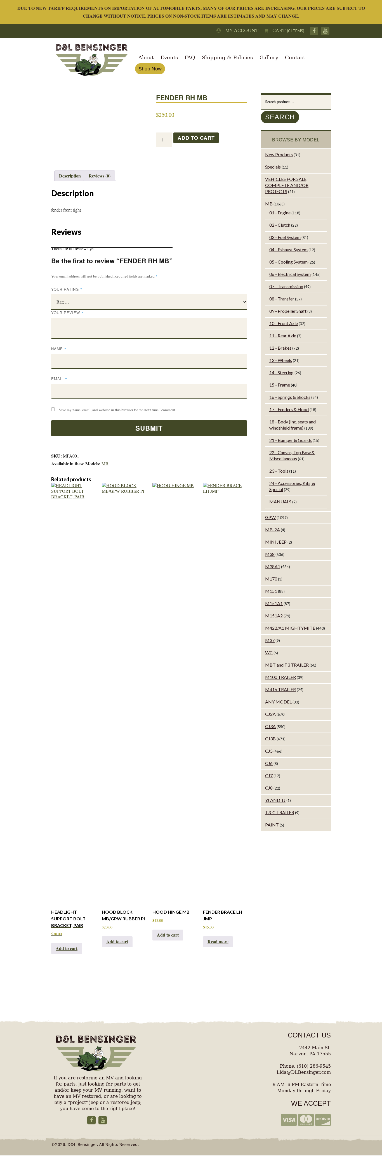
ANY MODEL (278, 701)
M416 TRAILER (280, 689)
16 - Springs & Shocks (289, 397)
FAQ (190, 57)
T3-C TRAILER (279, 812)
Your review (67, 312)
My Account (239, 30)
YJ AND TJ (275, 800)
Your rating (66, 289)
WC (269, 652)
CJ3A (270, 726)
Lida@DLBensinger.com (304, 1072)
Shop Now (150, 69)
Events (169, 57)
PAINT (272, 824)
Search (280, 117)
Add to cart (196, 137)
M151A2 (274, 615)
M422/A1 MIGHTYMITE (290, 628)
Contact (295, 57)
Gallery (269, 57)
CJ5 (269, 751)
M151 (271, 591)
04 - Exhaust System (288, 249)
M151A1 (274, 603)
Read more (217, 941)
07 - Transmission (286, 286)
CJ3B (270, 738)
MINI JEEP (276, 541)
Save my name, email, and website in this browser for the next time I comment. (117, 409)
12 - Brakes (280, 347)
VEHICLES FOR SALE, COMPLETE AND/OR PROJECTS (286, 185)
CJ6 (269, 763)
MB (105, 463)
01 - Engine (280, 212)
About (146, 57)
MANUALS (280, 501)
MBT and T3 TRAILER (287, 664)
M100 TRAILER (280, 677)
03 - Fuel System (285, 237)
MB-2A (272, 529)
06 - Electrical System (290, 274)
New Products (279, 154)
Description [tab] (70, 175)
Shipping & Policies (227, 57)
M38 (270, 554)
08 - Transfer (281, 298)
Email (59, 378)
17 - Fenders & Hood (289, 409)
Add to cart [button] (66, 948)
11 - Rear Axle (282, 335)
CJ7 (269, 775)
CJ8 (269, 787)
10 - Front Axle (283, 323)
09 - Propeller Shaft (287, 311)
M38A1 (272, 566)
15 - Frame (279, 384)
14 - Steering (281, 372)
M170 (271, 578)
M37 (270, 640)
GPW (270, 517)
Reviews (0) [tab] (99, 175)
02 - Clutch (279, 225)
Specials (273, 166)
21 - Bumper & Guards (290, 440)
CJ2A (270, 714)
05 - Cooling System (288, 261)
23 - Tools (278, 470)
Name (59, 348)
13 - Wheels (280, 360)
